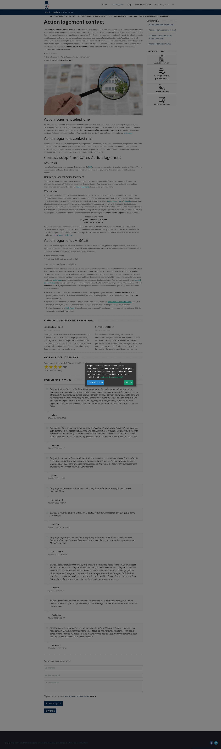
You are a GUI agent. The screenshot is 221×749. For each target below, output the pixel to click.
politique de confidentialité (112, 377)
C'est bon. (128, 382)
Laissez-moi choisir (95, 382)
